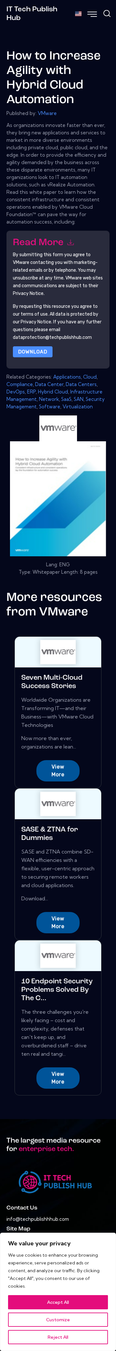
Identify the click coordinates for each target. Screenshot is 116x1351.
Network (49, 399)
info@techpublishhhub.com (37, 1219)
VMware (47, 113)
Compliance (19, 384)
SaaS (66, 399)
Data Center (49, 384)
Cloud (90, 377)
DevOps (15, 392)
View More (58, 771)
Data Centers (81, 384)
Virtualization (78, 406)
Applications (67, 377)
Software (49, 406)
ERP (31, 392)
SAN (78, 399)
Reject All (58, 1337)
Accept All (58, 1302)
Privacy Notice (36, 322)
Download (32, 352)
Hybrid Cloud (53, 392)
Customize (58, 1320)
